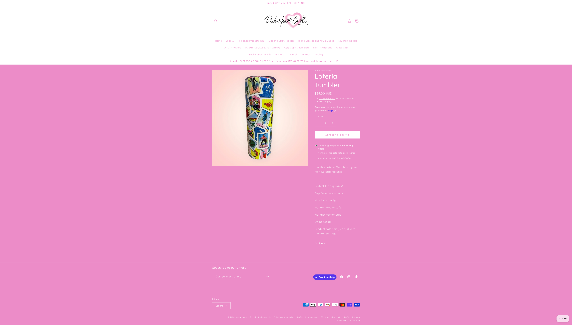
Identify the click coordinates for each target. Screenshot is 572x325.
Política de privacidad (307, 317)
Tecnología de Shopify (260, 317)
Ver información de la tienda (334, 158)
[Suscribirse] (267, 277)
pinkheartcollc (242, 317)
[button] (215, 21)
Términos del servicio (331, 317)
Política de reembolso (284, 317)
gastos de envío (327, 98)
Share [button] (321, 243)
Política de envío (352, 317)
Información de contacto (348, 320)
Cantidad (319, 116)
